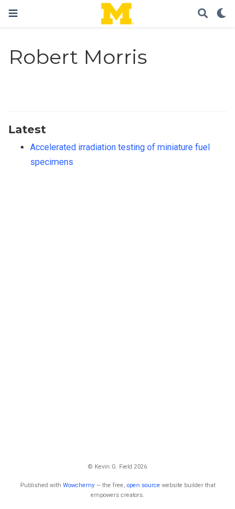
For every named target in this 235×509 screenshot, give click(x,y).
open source (143, 485)
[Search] (203, 14)
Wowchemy (79, 485)
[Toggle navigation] (13, 13)
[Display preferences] (221, 14)
